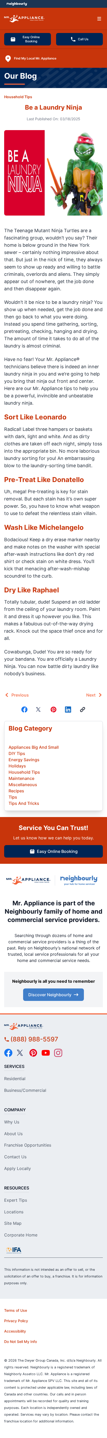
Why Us (11, 1122)
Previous (20, 695)
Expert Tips (15, 1200)
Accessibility (15, 1331)
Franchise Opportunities (27, 1145)
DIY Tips (17, 753)
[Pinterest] (53, 709)
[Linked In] (68, 709)
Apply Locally (17, 1168)
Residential (14, 1078)
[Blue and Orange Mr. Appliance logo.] (28, 880)
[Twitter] (39, 709)
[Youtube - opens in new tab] (46, 1053)
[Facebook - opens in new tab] (8, 1053)
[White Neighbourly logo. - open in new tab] (17, 4)
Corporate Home (20, 1235)
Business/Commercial (25, 1090)
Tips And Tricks (24, 803)
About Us (13, 1133)
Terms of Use (15, 1310)
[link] (82, 709)
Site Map (13, 1223)
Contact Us (15, 1156)
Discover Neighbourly (49, 994)
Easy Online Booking (31, 39)
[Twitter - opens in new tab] (21, 1053)
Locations (13, 1211)
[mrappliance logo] (53, 1026)
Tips (13, 797)
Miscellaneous (23, 784)
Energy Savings (24, 759)
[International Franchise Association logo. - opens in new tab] (13, 1250)
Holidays (17, 765)
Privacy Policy (16, 1321)
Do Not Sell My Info (20, 1341)
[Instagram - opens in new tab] (58, 1053)
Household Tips (18, 97)
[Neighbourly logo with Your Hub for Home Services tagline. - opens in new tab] (80, 880)
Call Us (83, 39)
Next (91, 695)
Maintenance (21, 778)
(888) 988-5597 (34, 1039)
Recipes (16, 790)
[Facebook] (24, 709)
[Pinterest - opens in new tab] (33, 1053)
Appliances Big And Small (34, 747)
